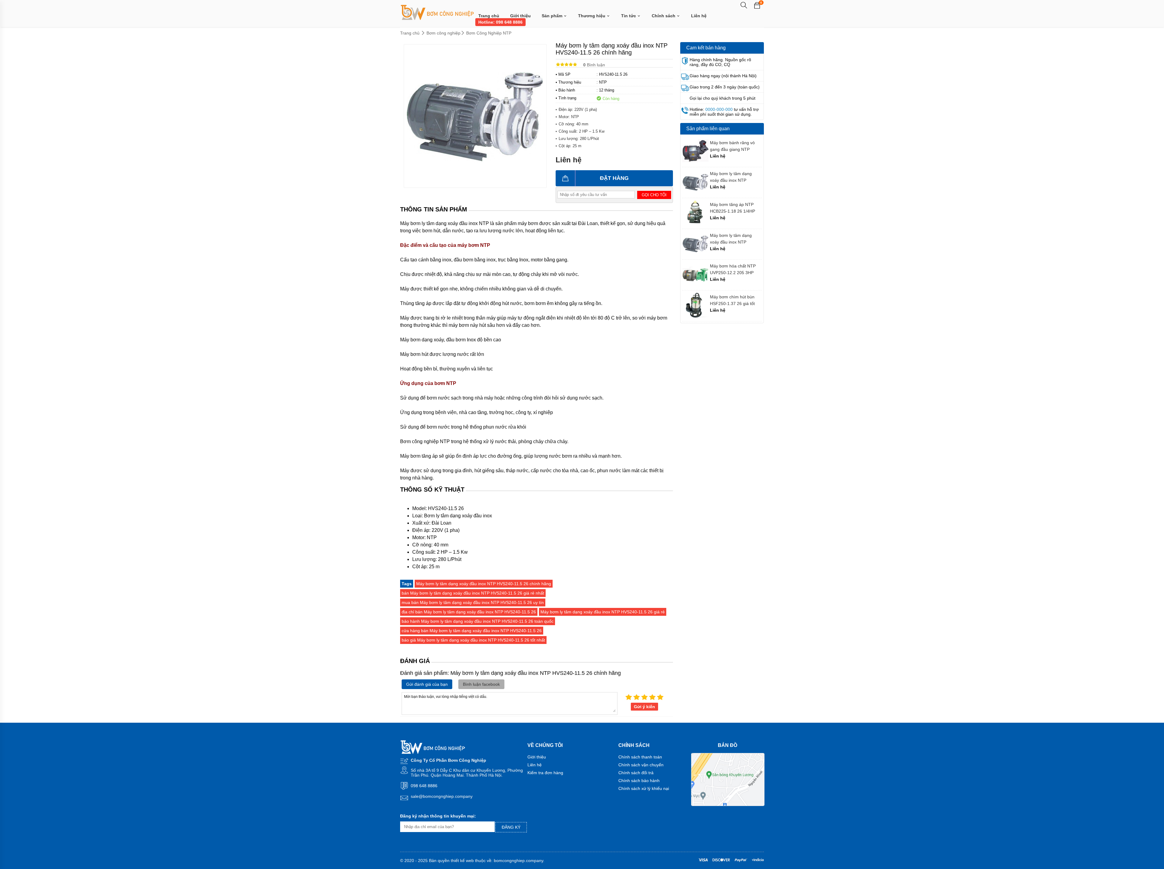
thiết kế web (462, 860)
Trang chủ (488, 15)
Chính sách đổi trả (636, 772)
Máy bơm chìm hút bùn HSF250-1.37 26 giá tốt (732, 300)
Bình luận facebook (481, 684)
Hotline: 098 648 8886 (500, 22)
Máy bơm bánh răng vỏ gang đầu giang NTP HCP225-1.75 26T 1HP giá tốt (735, 146)
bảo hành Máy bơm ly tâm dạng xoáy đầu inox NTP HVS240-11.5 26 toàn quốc (478, 621)
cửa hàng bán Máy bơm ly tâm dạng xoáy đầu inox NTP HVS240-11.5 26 (472, 630)
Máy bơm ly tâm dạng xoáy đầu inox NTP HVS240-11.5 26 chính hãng (483, 583)
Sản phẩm (553, 15)
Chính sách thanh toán (640, 757)
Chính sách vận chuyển (641, 764)
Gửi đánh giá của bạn (427, 684)
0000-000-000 (719, 109)
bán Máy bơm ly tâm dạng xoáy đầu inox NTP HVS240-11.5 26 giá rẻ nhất (473, 593)
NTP (603, 82)
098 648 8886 (424, 785)
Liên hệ (699, 15)
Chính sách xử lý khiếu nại (643, 788)
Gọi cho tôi (654, 195)
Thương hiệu (592, 15)
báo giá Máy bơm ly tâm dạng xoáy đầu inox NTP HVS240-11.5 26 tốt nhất (473, 640)
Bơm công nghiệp (443, 33)
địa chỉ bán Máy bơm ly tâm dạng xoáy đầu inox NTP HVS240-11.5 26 (469, 611)
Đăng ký (511, 827)
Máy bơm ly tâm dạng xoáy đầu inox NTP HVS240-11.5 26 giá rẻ (602, 611)
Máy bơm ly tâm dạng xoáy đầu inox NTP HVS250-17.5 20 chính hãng (732, 177)
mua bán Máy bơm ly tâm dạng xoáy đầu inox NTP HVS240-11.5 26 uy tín (473, 602)
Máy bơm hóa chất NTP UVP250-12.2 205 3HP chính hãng (733, 269)
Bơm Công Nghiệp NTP (488, 33)
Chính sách (664, 15)
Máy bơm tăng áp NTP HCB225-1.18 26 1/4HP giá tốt (732, 208)
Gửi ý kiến (644, 706)
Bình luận (594, 64)
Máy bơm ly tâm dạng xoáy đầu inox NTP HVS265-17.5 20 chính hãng (732, 239)
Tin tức (629, 15)
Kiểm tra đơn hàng (545, 772)
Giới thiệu (520, 15)
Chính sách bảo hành (639, 780)
